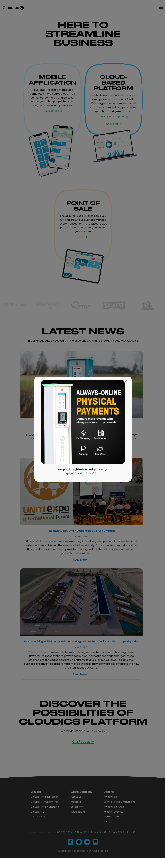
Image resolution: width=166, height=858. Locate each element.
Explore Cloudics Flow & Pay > (83, 473)
